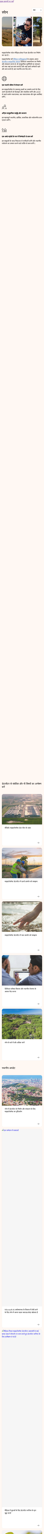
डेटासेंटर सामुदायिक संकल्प (11, 61)
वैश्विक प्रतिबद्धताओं (20, 59)
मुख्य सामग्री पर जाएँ (7, 1)
